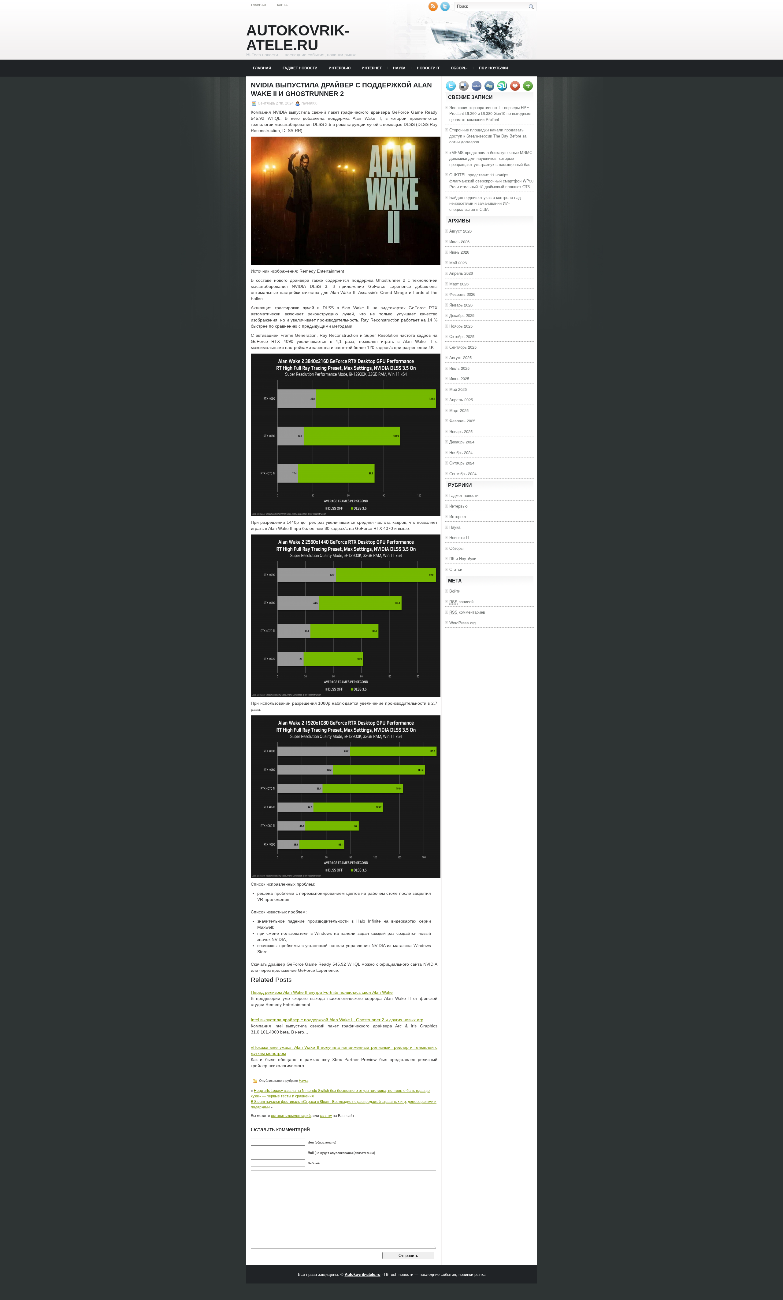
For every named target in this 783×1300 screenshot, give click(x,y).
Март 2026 (459, 284)
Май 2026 (458, 263)
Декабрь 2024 (461, 442)
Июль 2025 (459, 368)
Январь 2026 (461, 305)
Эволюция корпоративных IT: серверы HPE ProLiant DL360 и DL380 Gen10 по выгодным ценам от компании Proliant (490, 113)
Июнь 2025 (459, 378)
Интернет (372, 68)
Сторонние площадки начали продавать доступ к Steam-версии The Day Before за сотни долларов (487, 136)
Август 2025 (460, 357)
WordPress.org (462, 623)
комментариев (467, 612)
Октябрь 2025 (461, 336)
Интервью (340, 68)
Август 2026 (460, 231)
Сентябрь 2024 (463, 473)
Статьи (455, 569)
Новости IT (428, 68)
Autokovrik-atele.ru (298, 37)
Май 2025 (458, 389)
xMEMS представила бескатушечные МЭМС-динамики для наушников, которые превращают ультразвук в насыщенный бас (491, 158)
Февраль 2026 (462, 294)
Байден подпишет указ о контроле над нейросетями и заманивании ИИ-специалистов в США (485, 203)
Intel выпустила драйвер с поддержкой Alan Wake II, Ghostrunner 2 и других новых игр (337, 1019)
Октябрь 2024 (461, 463)
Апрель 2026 (461, 273)
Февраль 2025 (462, 421)
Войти (454, 591)
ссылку (326, 1115)
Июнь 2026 (459, 252)
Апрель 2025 (461, 399)
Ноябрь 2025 (461, 326)
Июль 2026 (459, 241)
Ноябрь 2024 (461, 452)
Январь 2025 (461, 431)
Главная (258, 5)
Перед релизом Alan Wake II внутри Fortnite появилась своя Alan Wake (322, 992)
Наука (399, 68)
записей (461, 601)
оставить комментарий (291, 1115)
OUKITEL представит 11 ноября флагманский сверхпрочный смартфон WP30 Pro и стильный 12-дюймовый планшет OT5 (491, 180)
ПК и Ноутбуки (493, 68)
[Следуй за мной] (445, 9)
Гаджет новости (300, 68)
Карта (282, 5)
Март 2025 (459, 410)
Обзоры (459, 68)
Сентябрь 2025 (463, 347)
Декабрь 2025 (461, 315)
